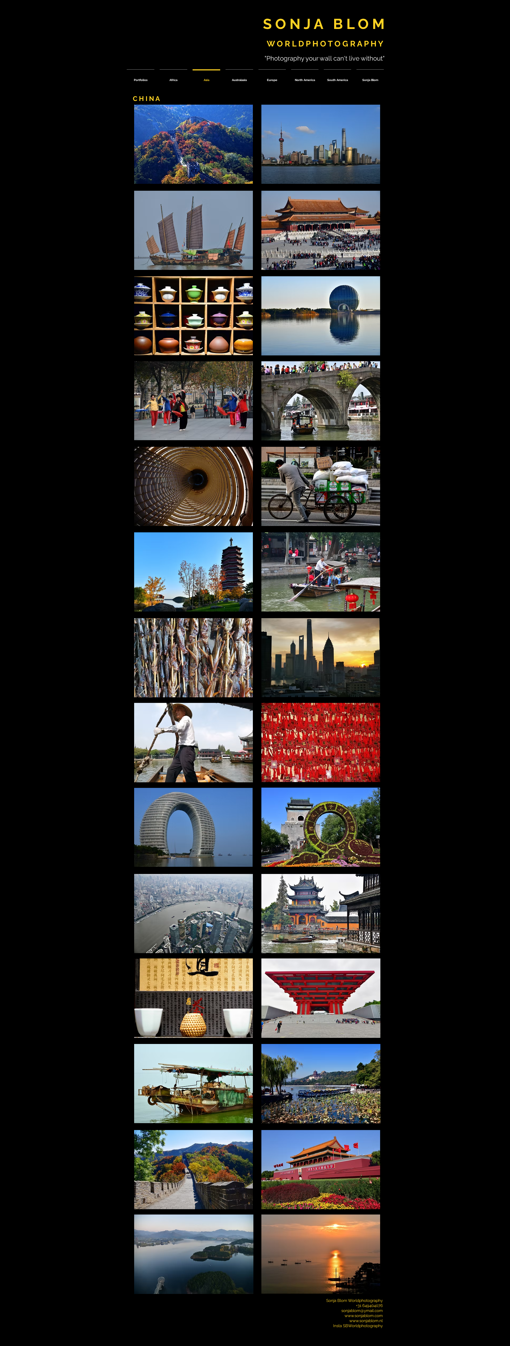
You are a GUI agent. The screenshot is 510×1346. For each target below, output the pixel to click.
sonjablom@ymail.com (362, 1310)
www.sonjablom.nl (366, 1320)
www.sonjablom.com (364, 1315)
